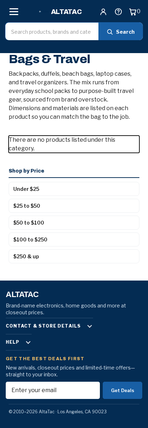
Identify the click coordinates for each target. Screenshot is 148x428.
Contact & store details (43, 326)
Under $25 (26, 189)
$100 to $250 (30, 239)
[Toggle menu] (13, 11)
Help (12, 342)
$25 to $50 (26, 206)
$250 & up (26, 256)
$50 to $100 (28, 223)
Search (125, 32)
